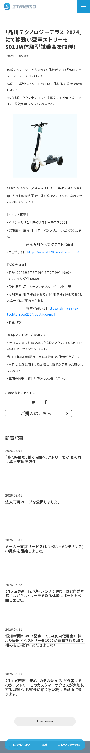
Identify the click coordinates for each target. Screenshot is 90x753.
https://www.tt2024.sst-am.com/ (53, 252)
